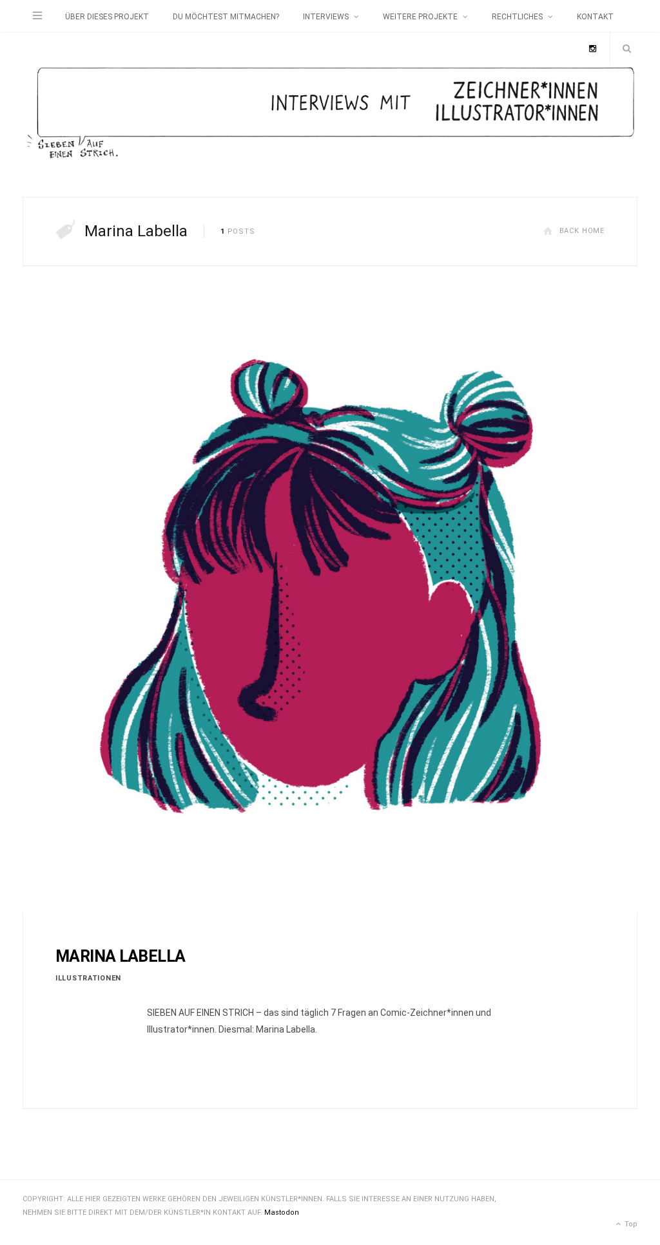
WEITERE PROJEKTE (420, 16)
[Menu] (37, 16)
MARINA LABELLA (120, 956)
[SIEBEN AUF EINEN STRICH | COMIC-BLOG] (330, 115)
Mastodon (281, 1212)
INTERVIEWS (326, 16)
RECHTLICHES (517, 16)
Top (630, 1224)
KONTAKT (595, 16)
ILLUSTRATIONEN (88, 978)
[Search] (623, 48)
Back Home (582, 231)
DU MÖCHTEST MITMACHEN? (226, 16)
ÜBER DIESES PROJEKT (107, 16)
